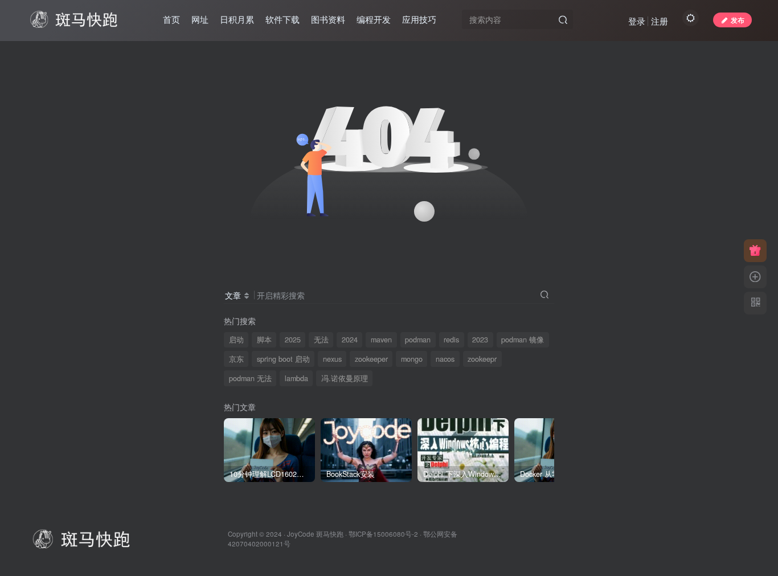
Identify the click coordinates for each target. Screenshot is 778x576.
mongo (412, 359)
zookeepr (482, 359)
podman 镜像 (522, 339)
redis (451, 339)
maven (381, 339)
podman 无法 (250, 378)
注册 (659, 21)
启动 (236, 339)
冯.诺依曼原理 (344, 378)
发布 (737, 19)
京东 (236, 359)
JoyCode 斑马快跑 (315, 533)
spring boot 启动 (283, 359)
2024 (350, 339)
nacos (445, 359)
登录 (636, 21)
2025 (293, 339)
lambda (296, 378)
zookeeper (371, 359)
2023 (480, 339)
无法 (321, 339)
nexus (332, 359)
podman (418, 339)
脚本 (264, 339)
